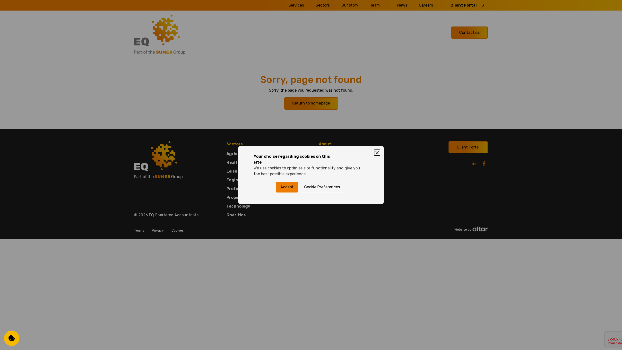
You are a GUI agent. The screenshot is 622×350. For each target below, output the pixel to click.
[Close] (377, 153)
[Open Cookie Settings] (11, 338)
